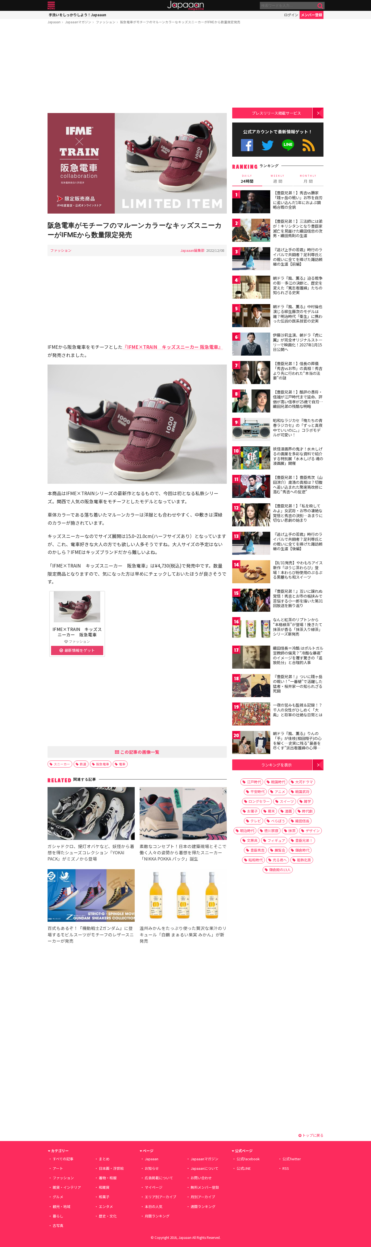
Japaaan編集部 (192, 250)
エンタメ (106, 1206)
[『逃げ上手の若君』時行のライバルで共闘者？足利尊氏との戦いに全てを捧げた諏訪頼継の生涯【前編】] (251, 259)
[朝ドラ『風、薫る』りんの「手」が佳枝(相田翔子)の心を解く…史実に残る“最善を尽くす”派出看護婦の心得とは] (251, 743)
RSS (309, 145)
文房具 (252, 840)
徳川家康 (271, 830)
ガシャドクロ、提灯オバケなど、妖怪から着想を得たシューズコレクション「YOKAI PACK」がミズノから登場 (91, 852)
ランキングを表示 (276, 765)
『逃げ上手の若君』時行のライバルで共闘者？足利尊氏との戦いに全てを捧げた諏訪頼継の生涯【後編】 (297, 541)
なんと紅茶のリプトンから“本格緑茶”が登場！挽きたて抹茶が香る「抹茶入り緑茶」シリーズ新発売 (297, 627)
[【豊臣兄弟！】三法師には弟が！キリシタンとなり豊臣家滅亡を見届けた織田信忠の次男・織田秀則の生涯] (251, 231)
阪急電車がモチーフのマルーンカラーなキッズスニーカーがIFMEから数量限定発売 (180, 22)
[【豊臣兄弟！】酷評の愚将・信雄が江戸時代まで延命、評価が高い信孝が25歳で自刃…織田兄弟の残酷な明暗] (251, 401)
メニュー (51, 5)
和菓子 (104, 1196)
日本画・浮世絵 (111, 1168)
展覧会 (280, 850)
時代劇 (307, 811)
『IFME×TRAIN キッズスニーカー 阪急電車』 (172, 346)
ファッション (105, 22)
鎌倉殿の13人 (280, 869)
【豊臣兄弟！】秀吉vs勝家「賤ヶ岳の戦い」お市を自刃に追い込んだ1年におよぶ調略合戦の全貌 (297, 200)
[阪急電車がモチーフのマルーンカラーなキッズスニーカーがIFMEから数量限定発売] (137, 164)
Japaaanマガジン (78, 22)
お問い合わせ (201, 1177)
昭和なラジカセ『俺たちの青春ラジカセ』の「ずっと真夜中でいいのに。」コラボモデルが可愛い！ (297, 427)
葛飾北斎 (304, 859)
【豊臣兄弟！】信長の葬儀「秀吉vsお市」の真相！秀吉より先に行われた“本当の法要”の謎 (297, 370)
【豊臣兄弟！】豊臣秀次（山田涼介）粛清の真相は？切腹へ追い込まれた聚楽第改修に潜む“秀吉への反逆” (297, 484)
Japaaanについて (204, 1168)
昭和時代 (256, 859)
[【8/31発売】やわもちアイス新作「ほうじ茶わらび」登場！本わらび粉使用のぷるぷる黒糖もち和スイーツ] (251, 572)
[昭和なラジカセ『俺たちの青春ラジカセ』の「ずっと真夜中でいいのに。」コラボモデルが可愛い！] (251, 430)
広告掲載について (159, 1177)
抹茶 (291, 830)
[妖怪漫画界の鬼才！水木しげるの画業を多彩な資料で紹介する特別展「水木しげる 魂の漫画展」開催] (251, 458)
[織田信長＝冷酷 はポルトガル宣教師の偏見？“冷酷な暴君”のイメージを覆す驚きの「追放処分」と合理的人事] (251, 658)
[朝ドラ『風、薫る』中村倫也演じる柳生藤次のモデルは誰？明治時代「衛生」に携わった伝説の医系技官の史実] (251, 316)
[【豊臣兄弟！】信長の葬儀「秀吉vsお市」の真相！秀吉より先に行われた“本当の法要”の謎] (251, 373)
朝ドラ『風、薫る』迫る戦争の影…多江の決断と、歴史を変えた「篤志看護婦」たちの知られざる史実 (297, 285)
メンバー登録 (311, 14)
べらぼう (278, 820)
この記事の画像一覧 (139, 752)
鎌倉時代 (302, 850)
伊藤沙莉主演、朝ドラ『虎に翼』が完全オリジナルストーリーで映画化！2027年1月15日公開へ (297, 342)
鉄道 (83, 764)
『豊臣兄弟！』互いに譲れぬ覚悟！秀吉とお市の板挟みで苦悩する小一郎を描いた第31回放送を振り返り (298, 598)
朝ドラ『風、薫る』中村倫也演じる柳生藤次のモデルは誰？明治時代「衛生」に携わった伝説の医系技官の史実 (297, 314)
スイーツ (287, 801)
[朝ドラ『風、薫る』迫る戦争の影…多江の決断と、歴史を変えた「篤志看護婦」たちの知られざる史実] (251, 288)
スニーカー (62, 764)
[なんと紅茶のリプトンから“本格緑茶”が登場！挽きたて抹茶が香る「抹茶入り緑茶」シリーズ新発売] (251, 629)
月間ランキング (157, 1216)
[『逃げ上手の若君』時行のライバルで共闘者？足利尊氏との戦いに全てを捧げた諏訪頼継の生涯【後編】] (251, 544)
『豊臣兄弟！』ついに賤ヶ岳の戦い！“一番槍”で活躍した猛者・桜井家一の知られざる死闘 (297, 684)
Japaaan (185, 5)
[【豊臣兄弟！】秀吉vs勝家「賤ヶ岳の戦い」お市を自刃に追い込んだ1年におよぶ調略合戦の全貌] (251, 202)
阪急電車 (102, 764)
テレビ (255, 820)
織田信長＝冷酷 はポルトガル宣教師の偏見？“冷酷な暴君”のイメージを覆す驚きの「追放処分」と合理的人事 (298, 655)
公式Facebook (247, 145)
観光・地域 (61, 1206)
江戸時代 (254, 781)
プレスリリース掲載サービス (276, 113)
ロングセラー (259, 801)
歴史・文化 (108, 1216)
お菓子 (252, 811)
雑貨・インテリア (67, 1187)
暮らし (58, 1216)
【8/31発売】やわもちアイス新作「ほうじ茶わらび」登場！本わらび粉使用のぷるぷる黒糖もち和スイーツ (298, 570)
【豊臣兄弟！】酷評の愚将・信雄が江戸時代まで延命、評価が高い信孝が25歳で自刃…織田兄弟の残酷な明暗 (298, 399)
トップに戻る (312, 1135)
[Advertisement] (137, 70)
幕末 (271, 811)
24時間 (247, 179)
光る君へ (280, 859)
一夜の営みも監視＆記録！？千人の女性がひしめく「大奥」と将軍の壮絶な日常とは (297, 709)
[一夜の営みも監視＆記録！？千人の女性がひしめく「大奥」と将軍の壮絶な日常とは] (251, 715)
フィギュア (276, 840)
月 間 (308, 179)
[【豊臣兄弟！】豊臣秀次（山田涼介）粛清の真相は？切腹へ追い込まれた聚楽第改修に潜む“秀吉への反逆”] (251, 487)
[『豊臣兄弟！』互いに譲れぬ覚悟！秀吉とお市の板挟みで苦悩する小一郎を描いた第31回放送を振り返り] (251, 601)
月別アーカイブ (203, 1196)
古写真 (58, 1225)
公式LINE (288, 145)
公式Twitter (268, 145)
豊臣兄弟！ (304, 840)
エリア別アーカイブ (160, 1196)
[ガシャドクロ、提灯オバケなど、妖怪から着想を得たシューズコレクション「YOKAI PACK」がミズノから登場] (91, 814)
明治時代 (247, 830)
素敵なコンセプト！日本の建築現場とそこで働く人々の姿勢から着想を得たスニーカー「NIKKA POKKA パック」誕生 (183, 852)
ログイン (291, 14)
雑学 (307, 801)
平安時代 (257, 791)
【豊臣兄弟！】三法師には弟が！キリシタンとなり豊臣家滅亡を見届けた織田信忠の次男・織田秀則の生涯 (297, 228)
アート (58, 1168)
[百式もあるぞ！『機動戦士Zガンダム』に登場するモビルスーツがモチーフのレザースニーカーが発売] (91, 896)
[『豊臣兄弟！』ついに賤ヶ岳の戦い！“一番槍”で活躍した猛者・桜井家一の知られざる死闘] (251, 686)
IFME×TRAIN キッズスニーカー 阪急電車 (77, 631)
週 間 (278, 179)
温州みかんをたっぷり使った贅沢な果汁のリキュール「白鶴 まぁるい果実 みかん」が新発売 (183, 934)
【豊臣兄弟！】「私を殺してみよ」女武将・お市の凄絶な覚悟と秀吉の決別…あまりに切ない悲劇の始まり (298, 513)
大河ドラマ (304, 781)
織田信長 (302, 820)
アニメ (280, 791)
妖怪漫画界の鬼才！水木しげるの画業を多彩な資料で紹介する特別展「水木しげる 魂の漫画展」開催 (298, 456)
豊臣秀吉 (257, 850)
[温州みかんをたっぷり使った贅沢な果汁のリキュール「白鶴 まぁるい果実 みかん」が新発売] (183, 896)
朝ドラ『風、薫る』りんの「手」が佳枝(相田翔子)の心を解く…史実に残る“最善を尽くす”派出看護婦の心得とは (297, 742)
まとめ (104, 1158)
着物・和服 (108, 1177)
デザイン (313, 830)
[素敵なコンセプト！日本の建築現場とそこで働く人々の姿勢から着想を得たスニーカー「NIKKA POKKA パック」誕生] (183, 814)
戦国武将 (302, 791)
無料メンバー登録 (205, 1187)
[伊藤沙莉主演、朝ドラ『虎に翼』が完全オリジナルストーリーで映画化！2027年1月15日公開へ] (251, 345)
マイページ (153, 1187)
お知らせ (152, 1168)
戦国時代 (278, 781)
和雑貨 (104, 1187)
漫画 (288, 811)
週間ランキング (203, 1206)
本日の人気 (153, 1206)
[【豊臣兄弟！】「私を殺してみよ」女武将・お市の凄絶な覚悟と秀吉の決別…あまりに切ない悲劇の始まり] (251, 515)
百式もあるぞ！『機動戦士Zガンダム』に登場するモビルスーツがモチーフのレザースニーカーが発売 (91, 934)
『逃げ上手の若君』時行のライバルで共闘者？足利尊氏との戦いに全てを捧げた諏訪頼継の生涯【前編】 (297, 257)
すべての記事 (63, 1158)
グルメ (58, 1196)
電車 (122, 764)
